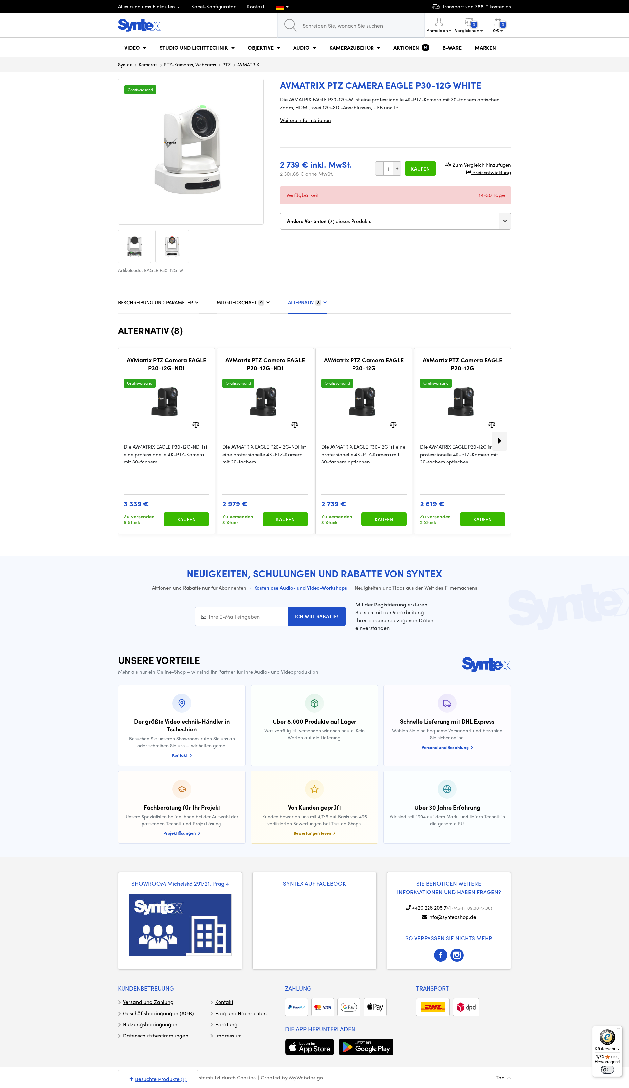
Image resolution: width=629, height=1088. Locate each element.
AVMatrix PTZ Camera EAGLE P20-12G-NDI (265, 364)
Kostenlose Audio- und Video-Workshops (300, 587)
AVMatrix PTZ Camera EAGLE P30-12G (364, 364)
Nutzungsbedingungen (150, 1024)
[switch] (607, 1070)
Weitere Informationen (305, 120)
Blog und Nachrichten (241, 1013)
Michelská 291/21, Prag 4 (198, 883)
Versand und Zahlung (148, 1002)
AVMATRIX (248, 64)
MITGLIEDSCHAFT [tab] (240, 302)
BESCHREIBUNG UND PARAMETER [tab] (155, 302)
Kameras (148, 64)
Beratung (226, 1024)
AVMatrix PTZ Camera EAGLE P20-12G (462, 364)
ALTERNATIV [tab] (304, 302)
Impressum (228, 1035)
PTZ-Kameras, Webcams (190, 64)
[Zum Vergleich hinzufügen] (195, 424)
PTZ (226, 64)
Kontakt (255, 6)
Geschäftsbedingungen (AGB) (158, 1013)
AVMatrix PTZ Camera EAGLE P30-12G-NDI (166, 364)
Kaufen (420, 168)
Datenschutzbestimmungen (155, 1035)
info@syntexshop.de (452, 917)
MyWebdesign (306, 1077)
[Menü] (618, 1030)
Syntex (125, 64)
